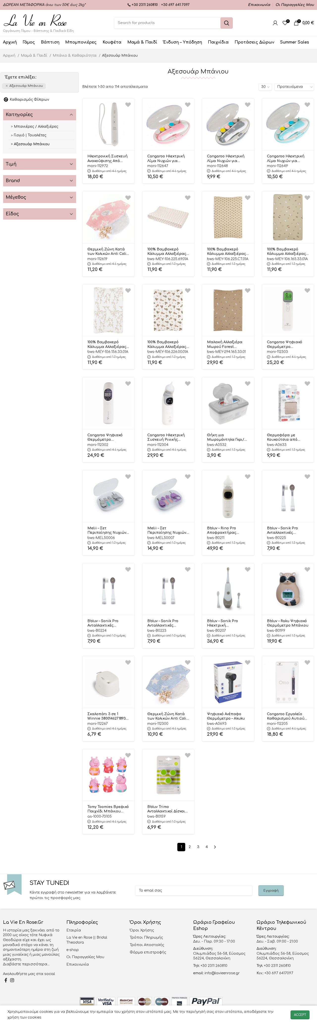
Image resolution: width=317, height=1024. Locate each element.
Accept (300, 1015)
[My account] (275, 23)
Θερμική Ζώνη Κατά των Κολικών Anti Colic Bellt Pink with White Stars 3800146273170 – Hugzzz (107, 251)
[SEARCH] (226, 23)
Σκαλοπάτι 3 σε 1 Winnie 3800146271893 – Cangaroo (107, 716)
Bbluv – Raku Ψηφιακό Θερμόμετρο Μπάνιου (287, 623)
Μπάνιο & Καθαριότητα (75, 55)
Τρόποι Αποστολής (147, 945)
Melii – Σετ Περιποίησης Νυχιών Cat (166, 530)
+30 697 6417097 (278, 973)
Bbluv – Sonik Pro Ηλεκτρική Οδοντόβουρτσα (222, 623)
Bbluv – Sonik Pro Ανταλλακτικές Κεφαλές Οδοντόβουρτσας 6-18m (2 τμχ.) (166, 623)
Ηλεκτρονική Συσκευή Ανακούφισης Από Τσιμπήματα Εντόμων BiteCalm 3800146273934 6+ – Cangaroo (107, 158)
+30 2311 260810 (145, 5)
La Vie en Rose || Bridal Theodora (86, 940)
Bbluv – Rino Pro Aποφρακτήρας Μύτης (221, 530)
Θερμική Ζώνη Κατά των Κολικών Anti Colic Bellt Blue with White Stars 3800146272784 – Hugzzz (167, 716)
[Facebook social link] (6, 980)
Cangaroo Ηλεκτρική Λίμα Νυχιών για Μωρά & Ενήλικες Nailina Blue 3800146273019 (285, 158)
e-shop (72, 950)
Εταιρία (73, 930)
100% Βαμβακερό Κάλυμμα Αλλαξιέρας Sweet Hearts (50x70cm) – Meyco (166, 251)
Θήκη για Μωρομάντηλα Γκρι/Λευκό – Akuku (225, 437)
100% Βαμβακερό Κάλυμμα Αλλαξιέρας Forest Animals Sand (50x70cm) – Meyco (286, 251)
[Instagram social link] (12, 980)
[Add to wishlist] (128, 105)
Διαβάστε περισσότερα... (26, 964)
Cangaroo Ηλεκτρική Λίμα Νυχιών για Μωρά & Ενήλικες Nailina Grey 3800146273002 (225, 158)
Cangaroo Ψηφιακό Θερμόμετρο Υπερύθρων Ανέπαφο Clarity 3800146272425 (107, 437)
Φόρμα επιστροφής (148, 952)
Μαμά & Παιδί (34, 55)
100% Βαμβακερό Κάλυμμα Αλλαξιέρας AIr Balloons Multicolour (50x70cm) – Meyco (168, 344)
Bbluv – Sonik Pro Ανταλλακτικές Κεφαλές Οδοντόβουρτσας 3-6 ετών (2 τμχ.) (286, 530)
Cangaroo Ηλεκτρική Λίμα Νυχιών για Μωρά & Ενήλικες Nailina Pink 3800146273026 (166, 158)
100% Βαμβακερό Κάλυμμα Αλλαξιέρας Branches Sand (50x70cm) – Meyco (106, 344)
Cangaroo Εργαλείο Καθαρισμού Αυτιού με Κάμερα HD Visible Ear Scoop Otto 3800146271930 (287, 716)
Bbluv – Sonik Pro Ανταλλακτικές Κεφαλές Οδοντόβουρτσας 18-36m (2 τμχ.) (106, 623)
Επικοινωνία (77, 964)
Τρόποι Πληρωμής (146, 937)
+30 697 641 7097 (175, 5)
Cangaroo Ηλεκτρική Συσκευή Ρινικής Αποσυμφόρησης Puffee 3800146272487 (166, 437)
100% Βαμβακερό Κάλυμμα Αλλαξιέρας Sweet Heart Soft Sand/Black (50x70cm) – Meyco (227, 251)
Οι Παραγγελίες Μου (85, 957)
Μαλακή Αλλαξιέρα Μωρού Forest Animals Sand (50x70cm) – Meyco (224, 344)
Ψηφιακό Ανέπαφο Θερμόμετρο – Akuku (226, 716)
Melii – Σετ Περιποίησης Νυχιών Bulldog (106, 530)
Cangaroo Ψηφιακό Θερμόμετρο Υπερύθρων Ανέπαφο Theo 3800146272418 (286, 344)
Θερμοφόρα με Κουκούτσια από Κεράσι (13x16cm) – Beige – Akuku (283, 437)
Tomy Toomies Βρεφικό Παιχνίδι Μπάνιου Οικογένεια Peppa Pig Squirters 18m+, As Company (108, 809)
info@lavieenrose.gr (222, 973)
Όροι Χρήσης (142, 930)
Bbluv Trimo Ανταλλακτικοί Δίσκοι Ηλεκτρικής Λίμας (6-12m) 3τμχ (166, 809)
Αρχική (9, 55)
